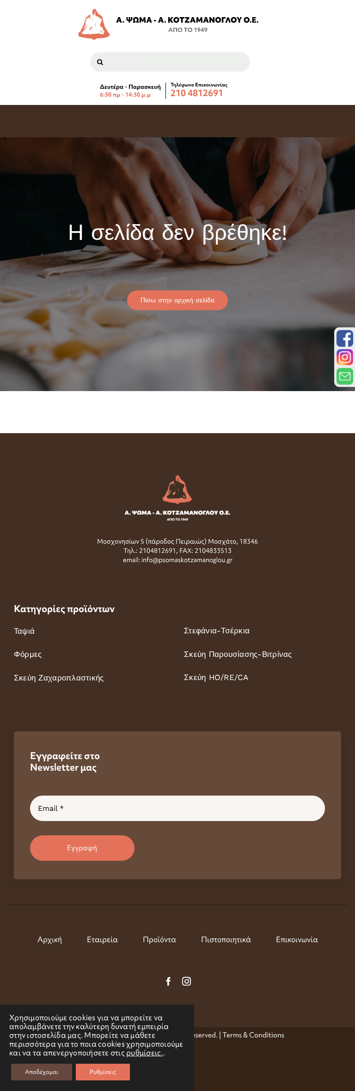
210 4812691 (197, 93)
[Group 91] (177, 478)
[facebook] (168, 981)
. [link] (144, 1053)
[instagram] (186, 981)
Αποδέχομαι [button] (41, 1072)
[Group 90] (169, 12)
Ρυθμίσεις (103, 1072)
